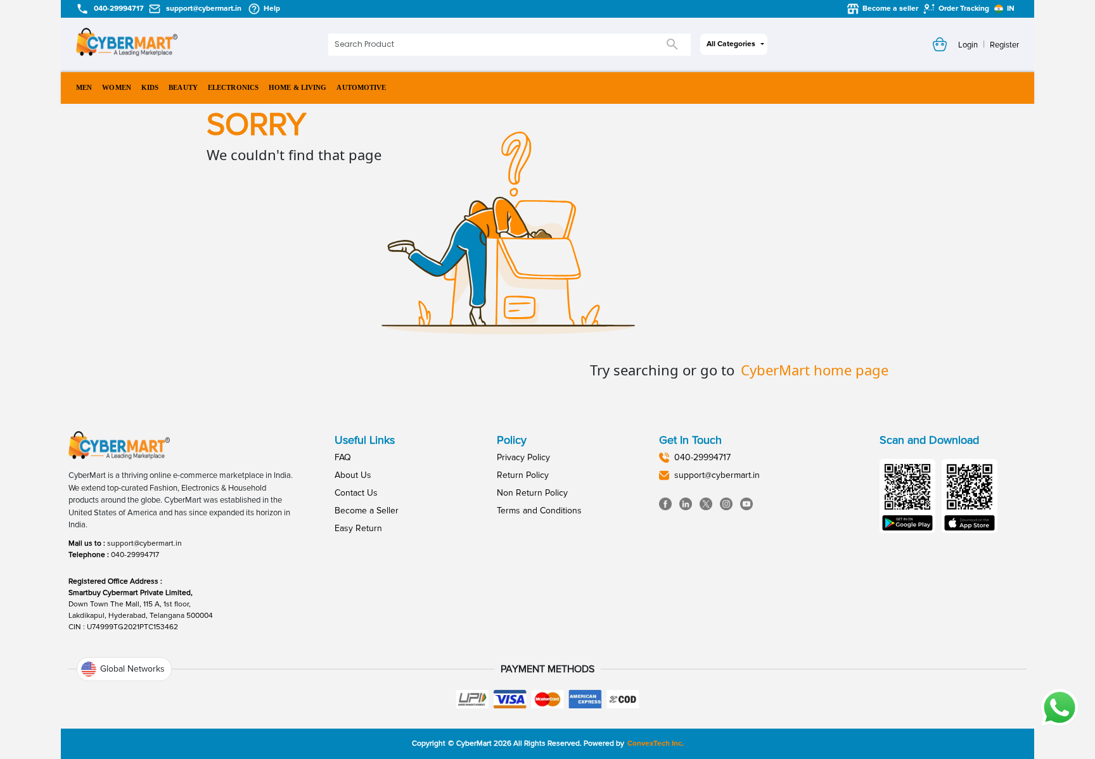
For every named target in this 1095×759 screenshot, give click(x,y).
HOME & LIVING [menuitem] (297, 87)
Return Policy (523, 475)
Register (1004, 45)
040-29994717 (135, 555)
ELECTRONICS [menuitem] (233, 87)
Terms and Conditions (539, 510)
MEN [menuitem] (84, 87)
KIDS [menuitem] (149, 87)
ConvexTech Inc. (655, 743)
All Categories (731, 44)
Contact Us (356, 492)
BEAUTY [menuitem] (183, 87)
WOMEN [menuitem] (116, 87)
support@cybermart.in (144, 543)
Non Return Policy (532, 492)
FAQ (343, 457)
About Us (353, 475)
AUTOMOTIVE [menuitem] (361, 87)
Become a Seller (367, 510)
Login (968, 45)
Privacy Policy (523, 457)
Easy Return (358, 528)
